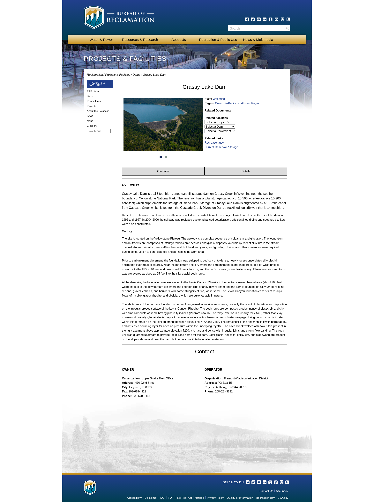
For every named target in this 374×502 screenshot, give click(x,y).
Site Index (282, 490)
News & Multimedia (258, 40)
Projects (91, 106)
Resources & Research (140, 40)
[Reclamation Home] (119, 18)
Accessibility (134, 497)
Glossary (92, 125)
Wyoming (219, 98)
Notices (199, 497)
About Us (178, 40)
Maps (90, 120)
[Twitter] (253, 19)
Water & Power (101, 40)
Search (287, 28)
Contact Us (266, 490)
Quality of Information (240, 497)
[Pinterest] (276, 19)
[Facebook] (247, 19)
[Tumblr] (271, 19)
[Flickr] (264, 19)
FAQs (90, 115)
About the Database (98, 111)
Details (246, 171)
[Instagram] (282, 19)
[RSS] (288, 19)
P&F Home (93, 91)
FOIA (171, 497)
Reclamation (95, 74)
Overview (163, 171)
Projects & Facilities (117, 74)
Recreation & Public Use (218, 40)
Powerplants (94, 101)
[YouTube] (259, 19)
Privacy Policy (215, 497)
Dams (136, 74)
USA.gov (283, 497)
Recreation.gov (214, 142)
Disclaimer (151, 497)
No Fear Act (184, 497)
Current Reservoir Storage (221, 147)
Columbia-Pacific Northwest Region (237, 103)
